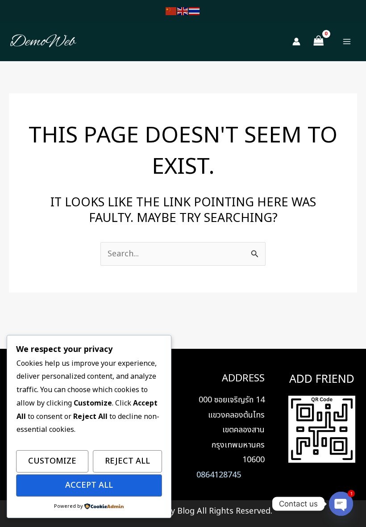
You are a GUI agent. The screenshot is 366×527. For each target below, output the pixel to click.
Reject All (127, 461)
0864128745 (218, 475)
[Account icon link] (296, 42)
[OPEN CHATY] (341, 504)
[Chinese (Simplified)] (171, 11)
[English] (183, 11)
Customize (52, 461)
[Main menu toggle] (347, 42)
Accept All (89, 485)
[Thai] (194, 11)
